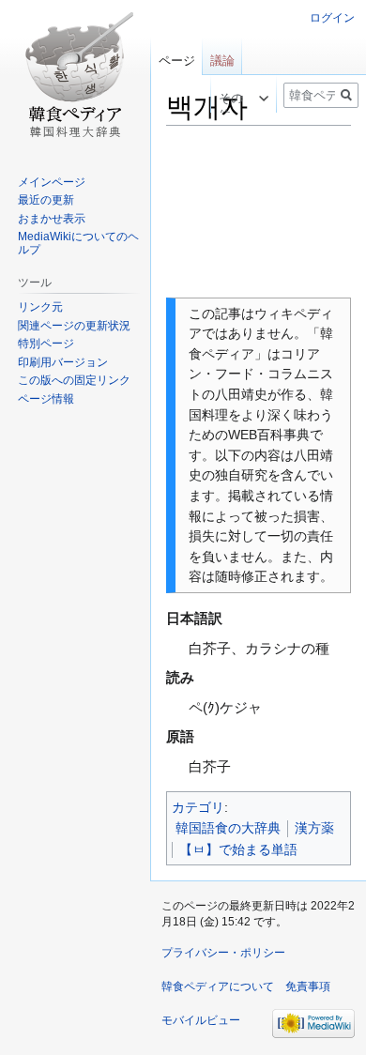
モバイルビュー (200, 1020)
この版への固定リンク (74, 380)
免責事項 (307, 986)
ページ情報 (46, 398)
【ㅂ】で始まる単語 (238, 849)
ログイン (332, 17)
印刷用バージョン (63, 362)
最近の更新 (46, 199)
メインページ (51, 182)
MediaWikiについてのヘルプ (78, 243)
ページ (177, 61)
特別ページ (46, 343)
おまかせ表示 (51, 218)
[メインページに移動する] (75, 75)
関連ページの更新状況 (74, 325)
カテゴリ (198, 807)
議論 (222, 61)
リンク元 (40, 306)
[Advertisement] (258, 212)
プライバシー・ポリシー (223, 952)
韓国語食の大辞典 (228, 827)
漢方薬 (314, 827)
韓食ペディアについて (217, 986)
